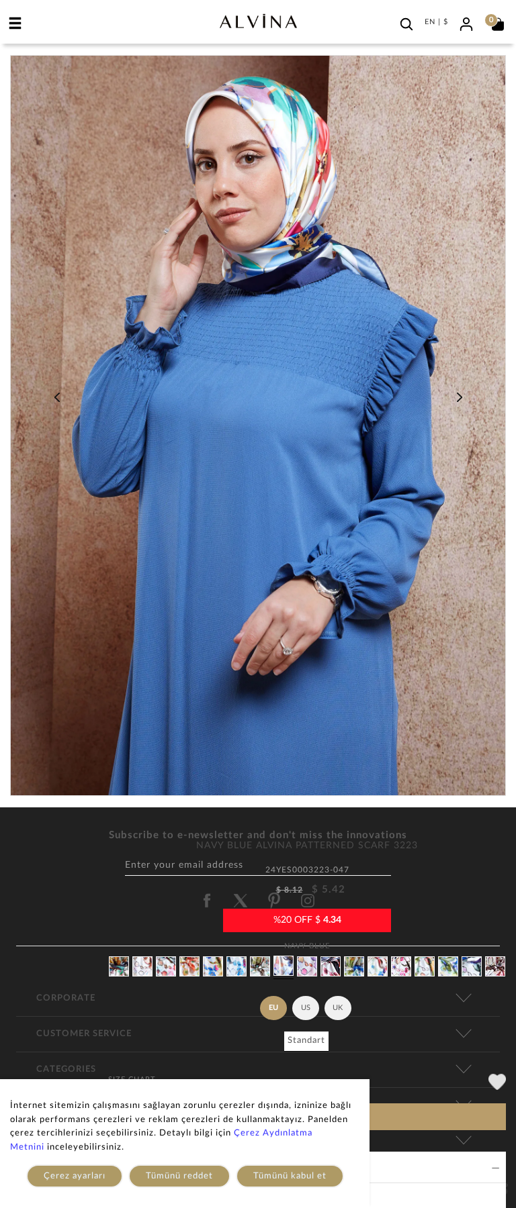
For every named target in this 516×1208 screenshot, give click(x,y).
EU (273, 1007)
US (305, 1007)
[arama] (406, 24)
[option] (258, 430)
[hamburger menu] (15, 23)
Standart (306, 1040)
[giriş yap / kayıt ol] (466, 22)
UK (338, 1007)
